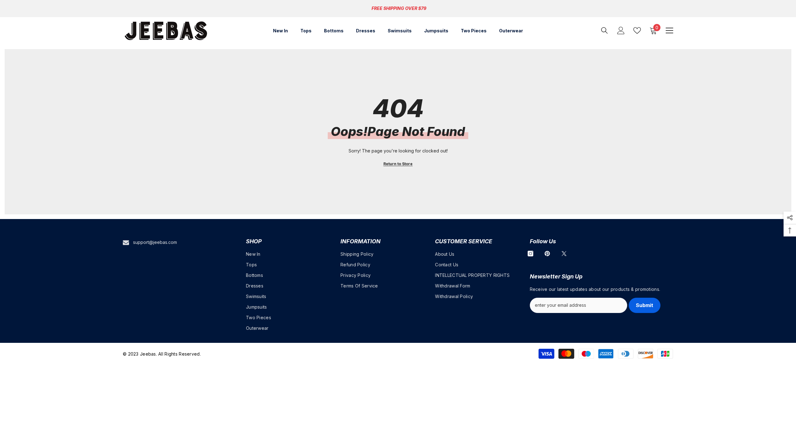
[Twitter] (564, 253)
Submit (644, 305)
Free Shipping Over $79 (399, 8)
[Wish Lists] (637, 30)
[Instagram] (530, 253)
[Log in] (621, 30)
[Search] (604, 30)
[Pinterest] (547, 253)
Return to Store (398, 163)
